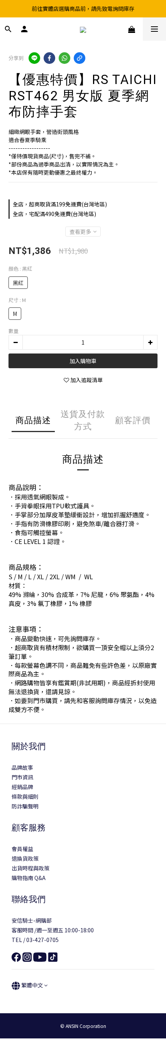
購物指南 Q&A (29, 878)
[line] (34, 58)
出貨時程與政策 (30, 868)
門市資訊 (22, 777)
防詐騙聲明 (25, 806)
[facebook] (49, 58)
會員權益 (22, 849)
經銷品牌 (22, 787)
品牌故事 (22, 767)
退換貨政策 (25, 858)
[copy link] (79, 58)
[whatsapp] (64, 58)
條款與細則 (25, 796)
